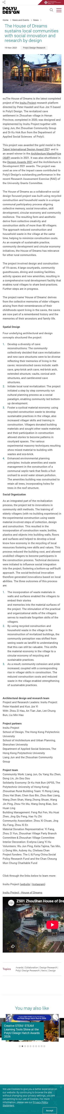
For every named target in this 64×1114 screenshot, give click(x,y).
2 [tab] (22, 1046)
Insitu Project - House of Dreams (22, 892)
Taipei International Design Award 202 (26, 149)
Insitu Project (28, 102)
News (36, 20)
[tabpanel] (32, 1032)
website (25, 884)
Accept (49, 1110)
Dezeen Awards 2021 (20, 162)
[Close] (61, 1087)
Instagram (38, 884)
